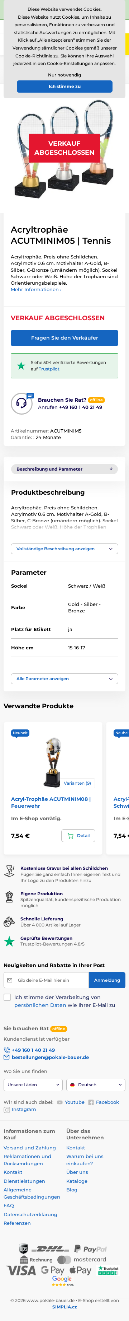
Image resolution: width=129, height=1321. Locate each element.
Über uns (77, 1172)
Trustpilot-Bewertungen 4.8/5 (52, 944)
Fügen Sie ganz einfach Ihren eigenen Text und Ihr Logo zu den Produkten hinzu (70, 877)
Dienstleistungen (24, 1181)
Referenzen (17, 1223)
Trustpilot (49, 369)
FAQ (9, 1205)
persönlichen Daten (40, 1005)
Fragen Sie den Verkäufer (64, 338)
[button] (64, 549)
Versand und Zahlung (30, 1147)
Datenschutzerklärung (30, 1214)
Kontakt (13, 1172)
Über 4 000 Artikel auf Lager (50, 925)
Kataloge (76, 1181)
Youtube (75, 1102)
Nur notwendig (64, 75)
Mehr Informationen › (36, 289)
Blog (71, 1189)
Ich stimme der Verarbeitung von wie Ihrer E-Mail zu (64, 1001)
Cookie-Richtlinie (33, 56)
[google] (64, 1280)
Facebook (107, 1102)
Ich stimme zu (65, 86)
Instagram (24, 1109)
